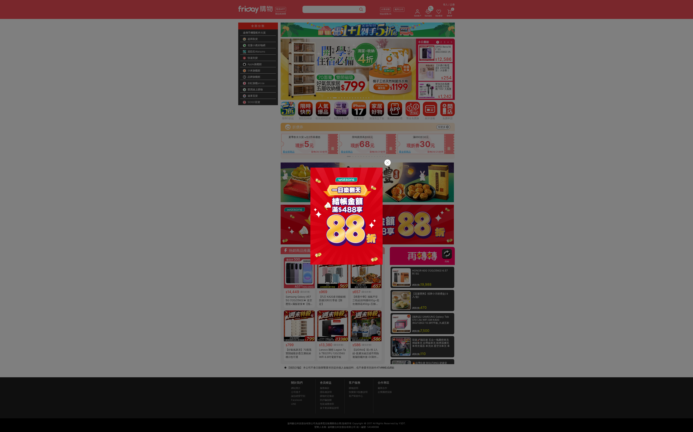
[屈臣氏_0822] (346, 216)
